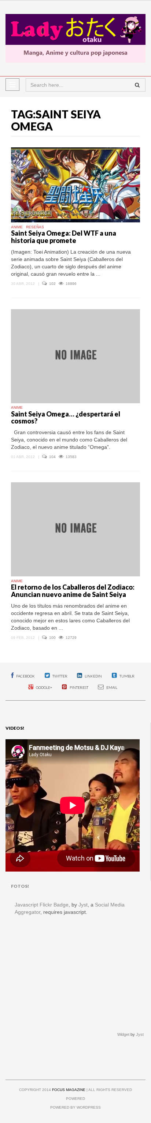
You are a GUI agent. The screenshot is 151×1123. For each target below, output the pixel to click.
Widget (123, 1034)
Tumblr (127, 676)
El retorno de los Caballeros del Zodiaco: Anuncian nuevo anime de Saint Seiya (73, 590)
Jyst (83, 905)
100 (53, 638)
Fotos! (20, 886)
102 (53, 284)
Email (111, 687)
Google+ (43, 687)
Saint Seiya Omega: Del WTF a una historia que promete (63, 236)
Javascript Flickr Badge (42, 905)
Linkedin (93, 676)
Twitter (59, 676)
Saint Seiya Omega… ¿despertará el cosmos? (65, 417)
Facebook (25, 676)
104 (53, 457)
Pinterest (78, 687)
